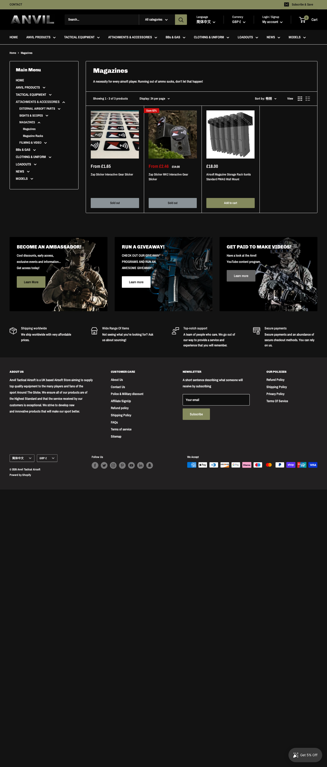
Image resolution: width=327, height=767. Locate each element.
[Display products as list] (308, 98)
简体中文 (18, 458)
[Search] (181, 19)
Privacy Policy (275, 394)
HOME (14, 37)
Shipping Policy (121, 415)
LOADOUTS (245, 37)
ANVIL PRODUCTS (38, 37)
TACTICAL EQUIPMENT (79, 37)
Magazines (29, 129)
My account (270, 21)
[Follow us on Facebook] (95, 465)
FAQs (114, 422)
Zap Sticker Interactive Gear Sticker (112, 174)
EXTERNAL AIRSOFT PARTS (37, 109)
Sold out (115, 203)
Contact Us (118, 387)
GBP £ (43, 458)
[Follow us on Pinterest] (122, 465)
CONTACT (16, 4)
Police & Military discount (127, 394)
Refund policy (120, 408)
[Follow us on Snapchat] (149, 465)
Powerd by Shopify (20, 475)
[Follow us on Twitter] (104, 465)
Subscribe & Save (302, 4)
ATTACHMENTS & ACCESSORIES (130, 37)
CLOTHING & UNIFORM (209, 37)
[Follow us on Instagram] (113, 465)
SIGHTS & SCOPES (31, 115)
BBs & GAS (173, 37)
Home (13, 53)
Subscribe (196, 414)
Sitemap (116, 436)
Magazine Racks (33, 136)
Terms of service (121, 429)
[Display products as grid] (300, 98)
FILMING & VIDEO (30, 143)
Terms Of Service (277, 401)
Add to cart (230, 203)
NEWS (271, 37)
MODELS (295, 37)
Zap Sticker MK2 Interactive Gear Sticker (168, 176)
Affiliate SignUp (121, 401)
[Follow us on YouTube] (131, 465)
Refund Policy (275, 380)
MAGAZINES (27, 122)
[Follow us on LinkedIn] (140, 465)
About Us (117, 380)
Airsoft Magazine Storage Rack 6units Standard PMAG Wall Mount (228, 176)
